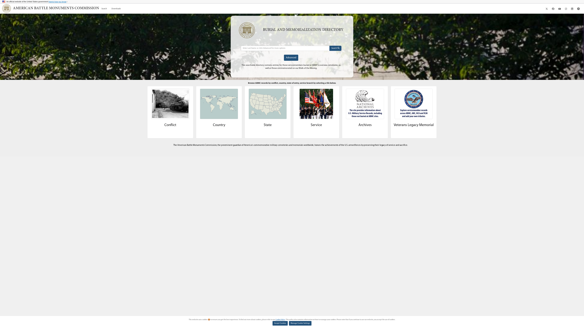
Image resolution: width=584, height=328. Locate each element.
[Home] (6, 8)
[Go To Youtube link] (559, 9)
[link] (56, 8)
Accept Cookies (280, 323)
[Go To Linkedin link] (572, 9)
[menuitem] (104, 8)
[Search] (335, 48)
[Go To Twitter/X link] (547, 9)
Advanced (291, 57)
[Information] (578, 8)
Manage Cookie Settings (300, 323)
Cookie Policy (280, 320)
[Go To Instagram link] (566, 9)
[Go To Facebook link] (553, 9)
